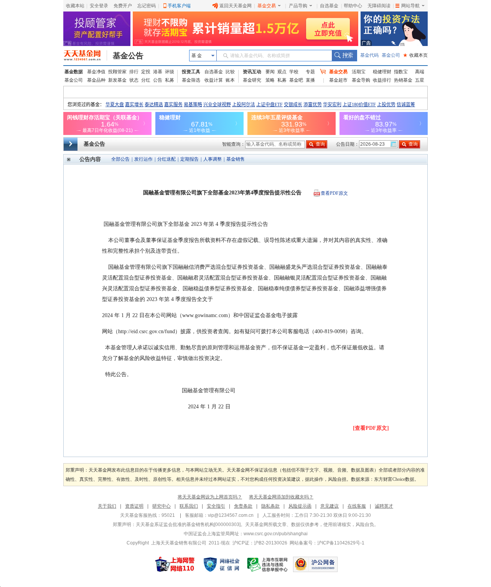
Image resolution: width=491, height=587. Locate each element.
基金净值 (96, 71)
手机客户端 (179, 5)
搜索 (344, 55)
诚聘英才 (384, 506)
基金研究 (252, 80)
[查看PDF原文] (371, 428)
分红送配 (166, 159)
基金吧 (296, 80)
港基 (157, 71)
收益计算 (213, 80)
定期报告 (189, 159)
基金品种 (96, 80)
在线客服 (357, 506)
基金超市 (338, 80)
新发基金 (117, 80)
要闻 (270, 71)
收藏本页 (415, 55)
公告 (157, 80)
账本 (230, 80)
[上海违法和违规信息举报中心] (268, 564)
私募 (169, 80)
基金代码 (369, 55)
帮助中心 (353, 5)
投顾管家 (117, 71)
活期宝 (359, 71)
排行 (133, 71)
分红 (145, 80)
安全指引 (216, 506)
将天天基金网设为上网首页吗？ (210, 497)
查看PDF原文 (334, 193)
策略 (270, 80)
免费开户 (123, 5)
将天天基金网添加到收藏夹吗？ (281, 497)
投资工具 (191, 71)
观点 (282, 71)
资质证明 (134, 506)
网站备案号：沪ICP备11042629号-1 (327, 543)
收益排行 (382, 80)
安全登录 (99, 5)
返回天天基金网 (235, 5)
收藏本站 (75, 5)
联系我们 (189, 506)
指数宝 (401, 71)
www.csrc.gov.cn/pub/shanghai (276, 533)
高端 (419, 71)
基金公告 (128, 55)
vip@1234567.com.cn (231, 515)
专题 (310, 71)
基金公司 (391, 55)
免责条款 (243, 506)
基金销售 (235, 159)
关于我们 (107, 506)
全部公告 (120, 159)
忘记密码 (146, 5)
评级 (169, 71)
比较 (230, 71)
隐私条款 (270, 506)
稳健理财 (382, 71)
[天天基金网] (85, 55)
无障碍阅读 (378, 5)
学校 (293, 71)
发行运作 (143, 159)
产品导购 (298, 5)
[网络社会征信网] (221, 564)
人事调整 (212, 159)
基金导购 (361, 80)
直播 (310, 80)
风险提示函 (299, 506)
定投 (145, 71)
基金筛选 (191, 80)
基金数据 (73, 71)
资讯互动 (252, 71)
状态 (133, 80)
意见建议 (329, 506)
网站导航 (410, 5)
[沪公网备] (315, 564)
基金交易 (266, 5)
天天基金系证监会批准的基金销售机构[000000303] (188, 524)
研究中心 (161, 506)
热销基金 (403, 80)
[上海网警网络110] (175, 564)
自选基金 (329, 5)
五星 (419, 80)
